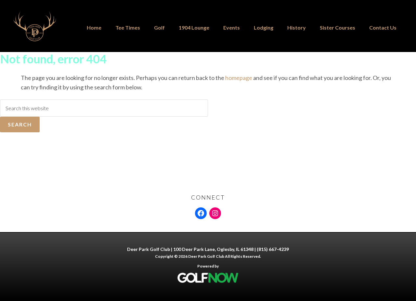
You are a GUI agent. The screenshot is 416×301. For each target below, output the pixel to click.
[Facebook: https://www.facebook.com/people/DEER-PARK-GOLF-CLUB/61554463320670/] (201, 213)
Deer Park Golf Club (43, 26)
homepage (238, 77)
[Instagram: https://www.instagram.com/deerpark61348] (215, 213)
